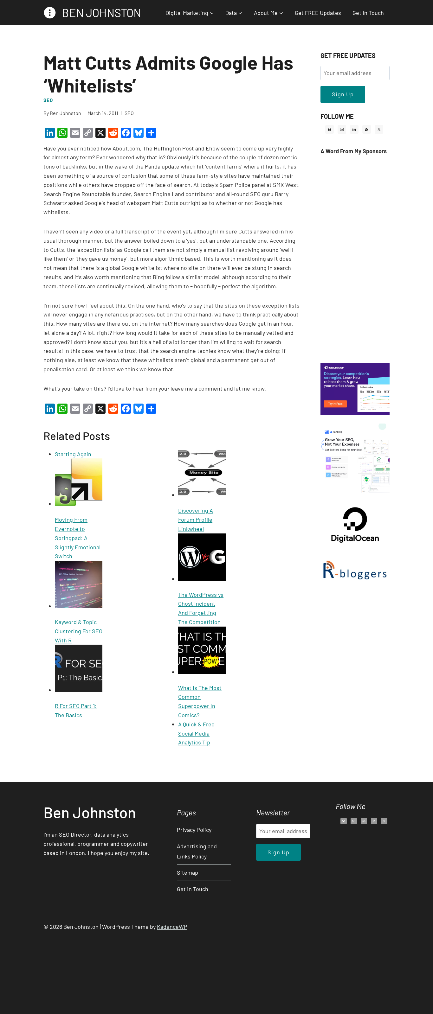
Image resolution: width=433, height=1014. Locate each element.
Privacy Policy (194, 829)
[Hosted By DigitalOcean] (355, 546)
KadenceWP (172, 926)
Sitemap (187, 872)
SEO (48, 100)
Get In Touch (368, 12)
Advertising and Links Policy (197, 851)
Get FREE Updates (318, 12)
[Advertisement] (355, 259)
